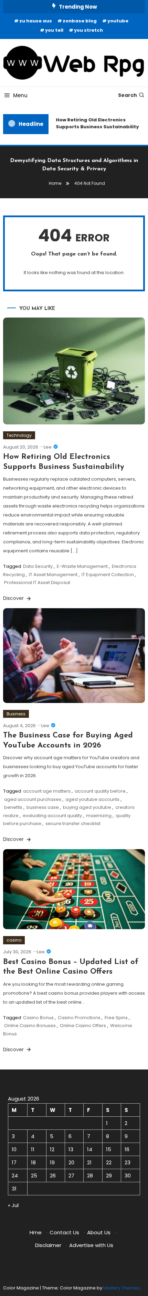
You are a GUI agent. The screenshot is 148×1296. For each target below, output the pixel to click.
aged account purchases (32, 799)
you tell (54, 30)
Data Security (38, 566)
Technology (19, 435)
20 (71, 1162)
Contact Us (64, 1232)
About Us (98, 1232)
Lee (48, 447)
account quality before (100, 791)
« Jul (13, 1205)
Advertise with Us (91, 1245)
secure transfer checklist (73, 823)
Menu (20, 95)
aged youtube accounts (92, 799)
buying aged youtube (87, 807)
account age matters (47, 791)
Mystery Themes (121, 1288)
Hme (36, 1232)
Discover (14, 598)
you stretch (88, 30)
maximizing (99, 815)
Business (16, 714)
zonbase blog (80, 21)
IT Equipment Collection (108, 574)
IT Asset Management (53, 574)
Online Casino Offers (83, 1025)
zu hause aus (35, 21)
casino (14, 940)
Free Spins (116, 1017)
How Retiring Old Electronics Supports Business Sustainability (95, 123)
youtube (117, 21)
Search (127, 95)
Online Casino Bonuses (30, 1025)
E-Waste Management (82, 566)
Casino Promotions (79, 1017)
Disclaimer (48, 1245)
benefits (13, 807)
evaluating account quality (52, 815)
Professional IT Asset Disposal (37, 582)
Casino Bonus (38, 1017)
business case (43, 807)
